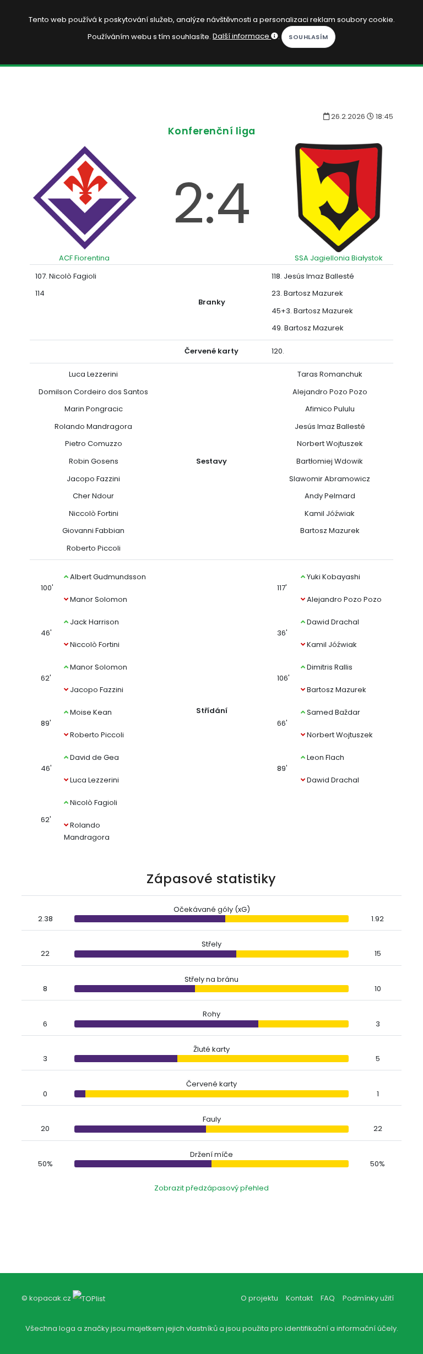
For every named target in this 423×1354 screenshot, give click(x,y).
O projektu (259, 1298)
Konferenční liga (212, 131)
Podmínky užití (368, 1298)
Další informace (242, 36)
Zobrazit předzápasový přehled (211, 1188)
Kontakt (299, 1298)
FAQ (328, 1298)
